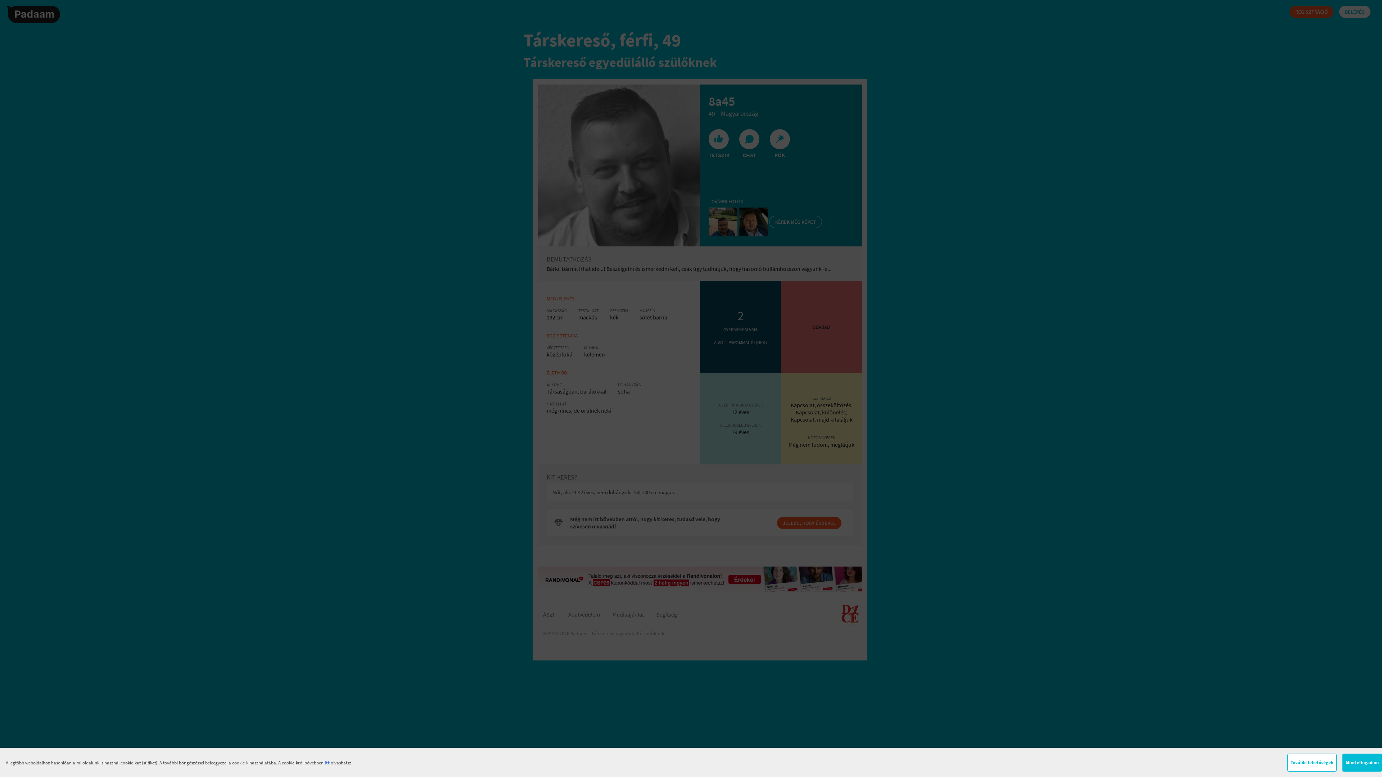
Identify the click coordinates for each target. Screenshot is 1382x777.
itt (327, 763)
